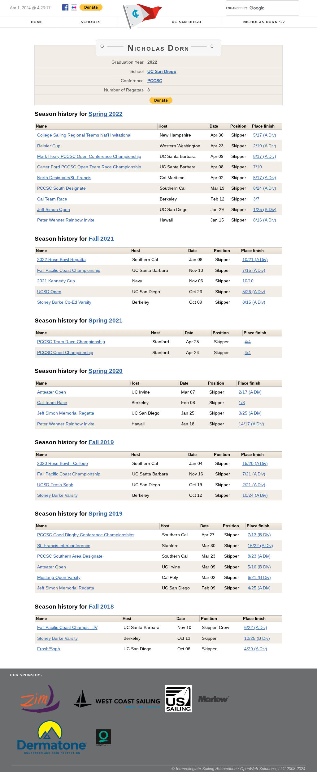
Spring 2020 (106, 371)
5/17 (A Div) (264, 135)
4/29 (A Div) (255, 648)
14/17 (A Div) (251, 423)
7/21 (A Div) (253, 473)
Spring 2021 (106, 320)
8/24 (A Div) (264, 188)
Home (37, 22)
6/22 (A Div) (255, 627)
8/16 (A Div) (264, 219)
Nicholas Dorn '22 (264, 22)
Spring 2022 (106, 114)
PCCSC (154, 80)
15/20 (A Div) (255, 463)
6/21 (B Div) (259, 577)
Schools (91, 22)
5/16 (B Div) (259, 566)
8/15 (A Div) (253, 302)
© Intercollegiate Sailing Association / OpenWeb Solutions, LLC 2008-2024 (238, 768)
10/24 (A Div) (255, 495)
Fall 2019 (101, 442)
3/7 (256, 198)
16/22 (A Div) (260, 545)
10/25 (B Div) (257, 638)
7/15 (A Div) (253, 270)
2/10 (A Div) (264, 145)
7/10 (257, 166)
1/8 (242, 402)
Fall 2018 (101, 606)
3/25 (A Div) (250, 413)
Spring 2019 (106, 513)
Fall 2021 (101, 238)
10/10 (248, 280)
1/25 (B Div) (264, 209)
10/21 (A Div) (255, 259)
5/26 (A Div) (253, 291)
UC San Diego (187, 22)
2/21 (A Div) (253, 484)
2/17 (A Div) (250, 392)
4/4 (248, 341)
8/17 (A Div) (264, 156)
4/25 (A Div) (259, 587)
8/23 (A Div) (259, 556)
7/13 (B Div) (259, 534)
